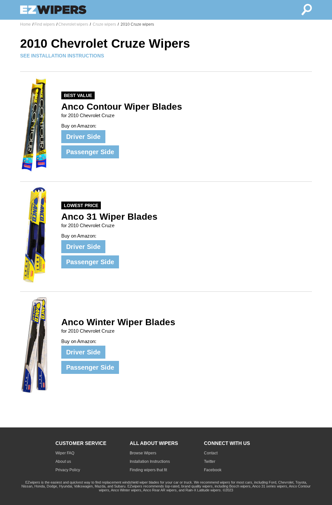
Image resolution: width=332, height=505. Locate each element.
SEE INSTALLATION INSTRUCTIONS (62, 55)
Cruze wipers (104, 24)
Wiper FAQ (64, 453)
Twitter (209, 461)
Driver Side (83, 136)
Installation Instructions (150, 461)
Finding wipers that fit (148, 470)
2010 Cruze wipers (137, 24)
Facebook (212, 470)
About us (63, 461)
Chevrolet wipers (73, 24)
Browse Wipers (143, 453)
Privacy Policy (67, 470)
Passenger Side (90, 151)
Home (25, 24)
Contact (211, 453)
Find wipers (44, 24)
